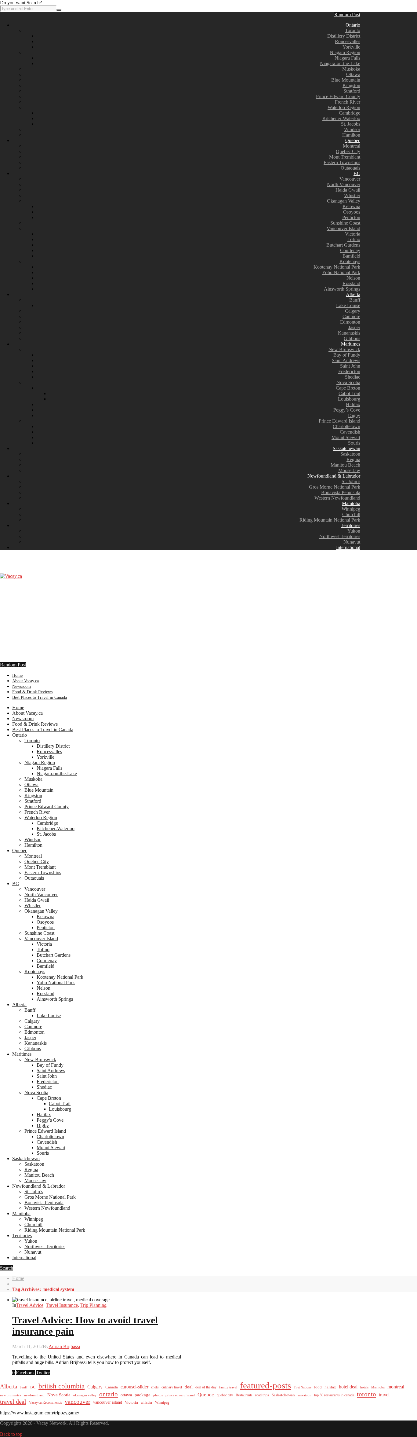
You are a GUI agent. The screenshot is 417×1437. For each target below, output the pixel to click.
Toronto (352, 30)
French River (347, 101)
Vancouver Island (343, 228)
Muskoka (351, 68)
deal (189, 1386)
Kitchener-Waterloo (341, 118)
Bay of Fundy (346, 354)
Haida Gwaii (347, 189)
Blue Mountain (345, 79)
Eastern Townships (342, 162)
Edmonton (350, 321)
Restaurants (244, 1395)
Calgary (352, 310)
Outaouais (350, 167)
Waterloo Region (344, 107)
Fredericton (349, 371)
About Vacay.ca (25, 681)
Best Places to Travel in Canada (39, 697)
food (318, 1387)
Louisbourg (349, 398)
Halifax (353, 404)
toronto (366, 1394)
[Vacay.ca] (11, 576)
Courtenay (350, 250)
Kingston (351, 85)
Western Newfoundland (337, 497)
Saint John (350, 365)
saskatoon (304, 1395)
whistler (146, 1402)
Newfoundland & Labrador (333, 475)
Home (17, 675)
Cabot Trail (349, 393)
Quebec (352, 140)
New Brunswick (344, 349)
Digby (354, 415)
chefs (155, 1387)
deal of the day (205, 1387)
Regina (353, 459)
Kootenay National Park (337, 266)
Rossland (351, 283)
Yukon (353, 530)
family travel (228, 1387)
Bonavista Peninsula (340, 492)
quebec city (225, 1395)
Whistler (352, 195)
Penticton (351, 217)
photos (158, 1395)
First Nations (302, 1387)
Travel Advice (29, 1305)
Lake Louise (348, 305)
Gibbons (352, 338)
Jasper (354, 327)
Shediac (352, 376)
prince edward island (180, 1395)
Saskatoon (350, 453)
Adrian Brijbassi (64, 1346)
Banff (354, 299)
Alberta (353, 294)
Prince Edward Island (339, 420)
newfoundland (34, 1395)
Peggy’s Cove (346, 409)
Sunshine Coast (345, 222)
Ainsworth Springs (342, 288)
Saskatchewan (346, 448)
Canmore (351, 316)
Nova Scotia (348, 382)
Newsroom (21, 686)
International (348, 547)
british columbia (61, 1386)
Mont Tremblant (344, 156)
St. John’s (351, 481)
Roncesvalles (347, 41)
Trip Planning (93, 1305)
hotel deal (348, 1386)
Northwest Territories (339, 536)
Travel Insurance (62, 1305)
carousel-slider (134, 1386)
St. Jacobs (350, 123)
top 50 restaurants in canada (334, 1395)
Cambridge (349, 112)
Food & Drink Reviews (32, 692)
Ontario (353, 24)
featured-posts (265, 1385)
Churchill (351, 514)
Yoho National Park (341, 272)
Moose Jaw (349, 470)
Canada (111, 1387)
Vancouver (349, 178)
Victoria (352, 233)
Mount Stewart (346, 437)
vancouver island (107, 1402)
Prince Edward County (338, 96)
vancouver (77, 1401)
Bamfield (351, 255)
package (142, 1394)
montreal (395, 1386)
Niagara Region (345, 52)
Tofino (353, 239)
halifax (330, 1387)
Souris (354, 442)
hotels (364, 1387)
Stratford (351, 90)
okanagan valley (84, 1395)
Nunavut (351, 541)
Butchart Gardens (343, 244)
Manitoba (351, 503)
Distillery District (343, 35)
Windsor (352, 129)
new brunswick (10, 1395)
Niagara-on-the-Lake (340, 63)
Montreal (351, 145)
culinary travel (171, 1387)
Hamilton (351, 134)
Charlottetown (346, 426)
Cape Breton (348, 387)
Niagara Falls (347, 57)
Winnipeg (351, 508)
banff (23, 1387)
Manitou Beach (345, 464)
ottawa (126, 1395)
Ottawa (353, 74)
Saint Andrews (346, 360)
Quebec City (348, 151)
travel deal (13, 1401)
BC (357, 173)
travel (384, 1394)
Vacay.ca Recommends (45, 1402)
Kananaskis (349, 332)
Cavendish (350, 431)
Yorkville (351, 46)
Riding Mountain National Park (329, 519)
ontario (108, 1394)
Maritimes (350, 343)
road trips (262, 1395)
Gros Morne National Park (334, 486)
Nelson (353, 277)
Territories (350, 525)
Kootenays (349, 261)
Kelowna (351, 206)
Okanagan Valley (343, 200)
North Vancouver (343, 184)
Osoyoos (351, 211)
